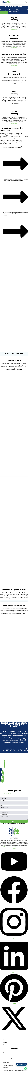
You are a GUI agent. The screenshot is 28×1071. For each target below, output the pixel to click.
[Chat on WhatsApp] (25, 1068)
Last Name (2, 800)
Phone (1, 810)
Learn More (14, 29)
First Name (2, 796)
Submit (14, 821)
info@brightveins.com (16, 846)
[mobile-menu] (25, 2)
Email (1, 805)
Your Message (3, 814)
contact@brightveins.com (6, 846)
